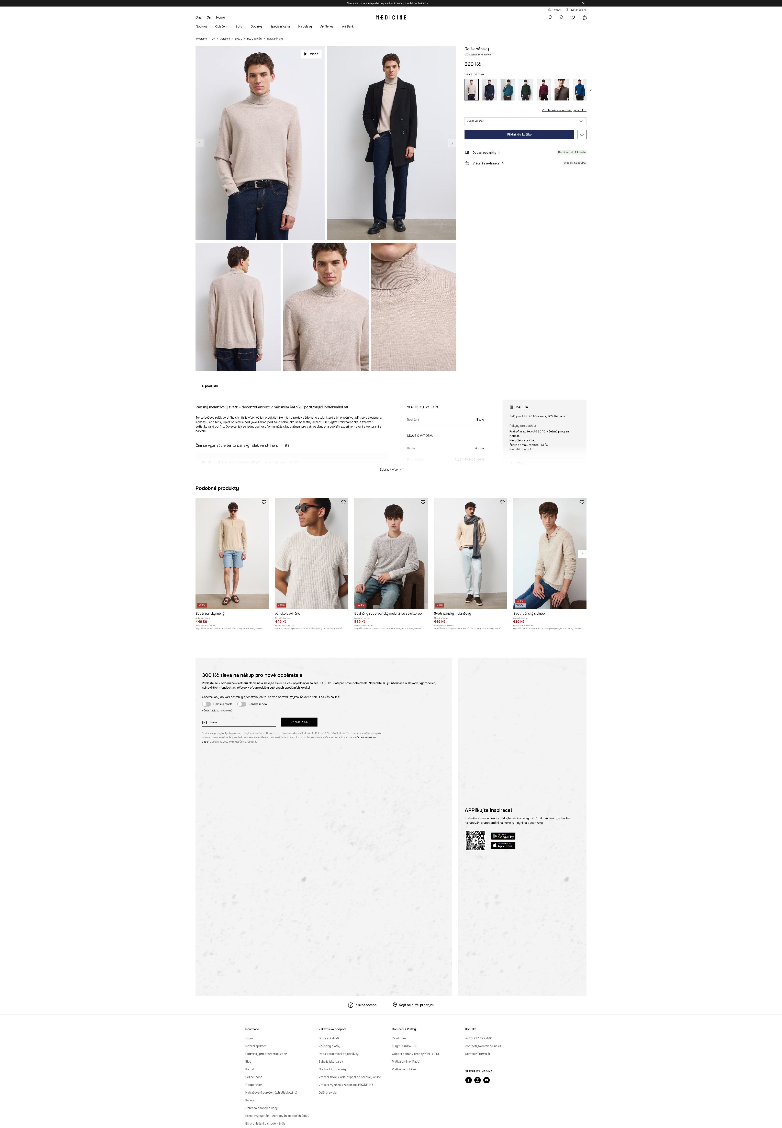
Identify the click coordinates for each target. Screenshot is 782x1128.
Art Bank (348, 26)
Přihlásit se (299, 907)
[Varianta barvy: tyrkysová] (508, 89)
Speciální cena (280, 26)
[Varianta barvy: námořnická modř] (489, 89)
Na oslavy (305, 26)
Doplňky (256, 26)
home (220, 17)
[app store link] (503, 1031)
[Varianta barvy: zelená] (525, 89)
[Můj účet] (561, 17)
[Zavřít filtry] (583, 3)
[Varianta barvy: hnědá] (562, 89)
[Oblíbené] (572, 17)
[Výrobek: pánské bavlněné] (311, 738)
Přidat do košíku (519, 134)
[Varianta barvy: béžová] (472, 89)
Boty (239, 26)
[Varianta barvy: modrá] (580, 89)
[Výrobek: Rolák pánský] (341, 557)
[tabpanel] (391, 432)
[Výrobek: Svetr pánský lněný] (232, 738)
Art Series (327, 26)
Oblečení (221, 26)
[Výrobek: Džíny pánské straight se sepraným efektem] (425, 557)
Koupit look (442, 232)
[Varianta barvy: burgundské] (544, 89)
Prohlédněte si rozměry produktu (564, 110)
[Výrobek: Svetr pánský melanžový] (470, 738)
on (208, 17)
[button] (525, 121)
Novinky (201, 26)
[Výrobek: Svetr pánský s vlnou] (549, 738)
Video (314, 54)
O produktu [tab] (210, 386)
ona (199, 17)
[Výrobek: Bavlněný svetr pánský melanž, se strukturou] (391, 738)
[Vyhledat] (549, 17)
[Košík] (583, 17)
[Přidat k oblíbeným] (582, 134)
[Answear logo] (391, 17)
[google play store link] (503, 1021)
